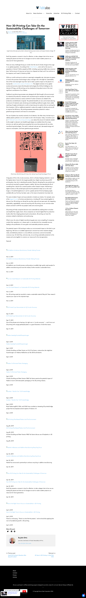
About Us (29, 13)
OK (24, 592)
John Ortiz (10, 31)
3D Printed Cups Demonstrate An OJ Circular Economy (21, 316)
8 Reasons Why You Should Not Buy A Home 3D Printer (72, 175)
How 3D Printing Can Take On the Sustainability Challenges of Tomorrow (25, 482)
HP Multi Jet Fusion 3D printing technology (19, 120)
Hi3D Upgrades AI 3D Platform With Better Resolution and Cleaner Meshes (71, 71)
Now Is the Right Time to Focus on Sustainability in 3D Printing (23, 512)
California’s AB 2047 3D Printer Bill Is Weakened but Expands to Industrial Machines (72, 58)
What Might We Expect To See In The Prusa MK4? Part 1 (72, 187)
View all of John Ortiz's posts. (24, 543)
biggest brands (14, 199)
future (10, 33)
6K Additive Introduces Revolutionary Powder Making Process (22, 259)
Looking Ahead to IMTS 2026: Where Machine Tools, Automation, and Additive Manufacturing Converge (71, 45)
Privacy (15, 575)
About (14, 570)
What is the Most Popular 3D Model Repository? (71, 132)
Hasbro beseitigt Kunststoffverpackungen (17, 344)
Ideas (23, 31)
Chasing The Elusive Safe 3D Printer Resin (71, 164)
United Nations (33, 67)
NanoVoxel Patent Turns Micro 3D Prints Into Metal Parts (72, 90)
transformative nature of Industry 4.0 (22, 84)
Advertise (56, 13)
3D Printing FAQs (66, 13)
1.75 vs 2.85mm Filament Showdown (71, 209)
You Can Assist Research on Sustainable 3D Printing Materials (22, 287)
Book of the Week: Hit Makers (70, 143)
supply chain (19, 33)
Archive (15, 577)
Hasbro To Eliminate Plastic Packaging (16, 372)
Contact (77, 13)
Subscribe (49, 13)
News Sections (37, 13)
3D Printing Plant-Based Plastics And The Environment (20, 428)
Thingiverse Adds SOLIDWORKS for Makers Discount (71, 81)
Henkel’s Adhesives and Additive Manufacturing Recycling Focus (23, 456)
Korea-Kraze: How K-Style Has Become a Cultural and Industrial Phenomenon (72, 117)
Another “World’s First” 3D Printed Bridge (17, 400)
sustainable (24, 33)
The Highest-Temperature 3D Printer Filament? (71, 198)
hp (15, 33)
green (13, 33)
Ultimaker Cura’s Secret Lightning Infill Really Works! (71, 155)
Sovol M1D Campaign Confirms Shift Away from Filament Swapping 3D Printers (71, 104)
